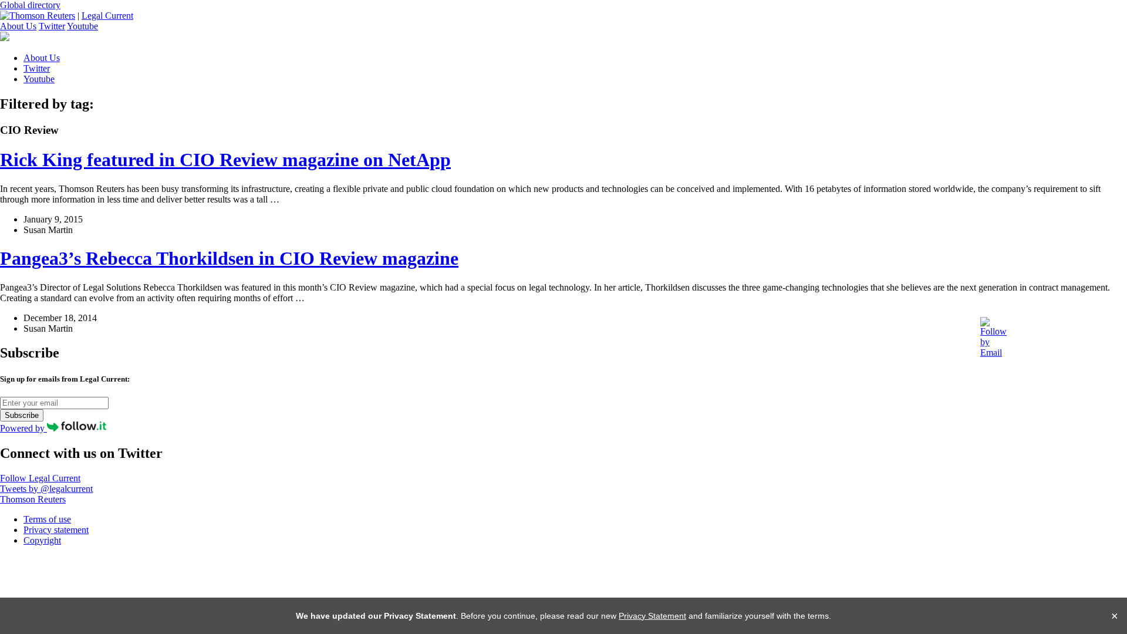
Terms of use (47, 519)
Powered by (23, 428)
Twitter (52, 26)
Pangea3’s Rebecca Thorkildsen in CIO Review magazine (229, 258)
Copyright (42, 540)
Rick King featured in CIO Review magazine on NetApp (225, 159)
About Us (18, 26)
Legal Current (107, 16)
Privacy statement (56, 530)
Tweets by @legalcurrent (46, 489)
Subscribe (22, 415)
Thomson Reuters (33, 499)
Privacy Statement (652, 615)
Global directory (30, 5)
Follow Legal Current (40, 478)
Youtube (82, 26)
